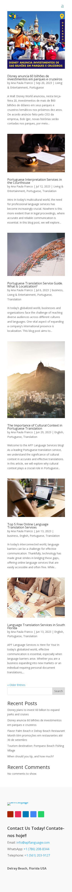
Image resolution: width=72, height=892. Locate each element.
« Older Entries (16, 685)
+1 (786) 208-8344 (36, 849)
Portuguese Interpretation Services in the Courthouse (34, 181)
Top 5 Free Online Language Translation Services (27, 525)
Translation (49, 191)
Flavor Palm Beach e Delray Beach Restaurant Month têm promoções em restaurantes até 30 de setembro (36, 735)
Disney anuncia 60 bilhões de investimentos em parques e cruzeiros (34, 77)
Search (58, 691)
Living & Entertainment (21, 295)
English (58, 432)
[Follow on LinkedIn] (26, 814)
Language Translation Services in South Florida (36, 626)
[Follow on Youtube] (10, 814)
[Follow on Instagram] (18, 814)
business (57, 290)
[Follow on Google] (33, 814)
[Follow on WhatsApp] (41, 814)
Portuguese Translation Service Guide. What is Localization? (35, 284)
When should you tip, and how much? (30, 756)
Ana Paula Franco (22, 83)
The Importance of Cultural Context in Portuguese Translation (34, 427)
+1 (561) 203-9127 (37, 855)
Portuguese (36, 87)
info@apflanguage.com (33, 842)
